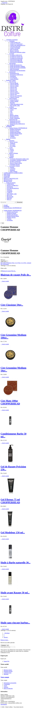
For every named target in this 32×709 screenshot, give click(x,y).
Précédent (6, 633)
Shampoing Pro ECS (15, 122)
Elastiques (12, 170)
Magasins (6, 674)
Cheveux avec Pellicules (16, 95)
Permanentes (11, 72)
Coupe (10, 147)
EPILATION (7, 174)
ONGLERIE (7, 175)
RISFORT (9, 198)
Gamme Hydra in (14, 100)
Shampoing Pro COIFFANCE (17, 123)
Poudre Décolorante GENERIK (18, 67)
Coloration (11, 41)
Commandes (7, 684)
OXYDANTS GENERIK (16, 62)
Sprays (11, 114)
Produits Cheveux (14, 135)
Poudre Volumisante (15, 118)
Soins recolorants (14, 49)
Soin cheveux (11, 81)
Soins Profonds (12, 98)
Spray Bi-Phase (10, 125)
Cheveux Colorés (14, 86)
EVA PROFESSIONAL (13, 188)
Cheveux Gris (13, 90)
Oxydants (10, 53)
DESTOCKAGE (8, 180)
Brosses (12, 154)
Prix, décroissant (5, 264)
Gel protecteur (13, 77)
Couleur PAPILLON (15, 42)
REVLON (9, 195)
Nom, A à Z (4, 261)
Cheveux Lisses (14, 91)
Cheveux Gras (13, 88)
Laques (12, 109)
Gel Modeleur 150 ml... (13, 532)
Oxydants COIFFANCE (16, 55)
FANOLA (9, 189)
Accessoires (13, 137)
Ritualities (12, 102)
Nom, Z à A (21, 262)
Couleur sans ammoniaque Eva (17, 45)
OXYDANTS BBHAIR (16, 60)
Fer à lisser (12, 144)
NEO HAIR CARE (15, 105)
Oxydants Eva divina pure (16, 58)
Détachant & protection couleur (17, 52)
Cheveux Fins (13, 87)
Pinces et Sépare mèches (16, 163)
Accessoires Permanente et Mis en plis (19, 159)
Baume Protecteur (14, 116)
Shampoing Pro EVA (15, 121)
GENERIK (9, 191)
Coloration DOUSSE (15, 46)
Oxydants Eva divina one (16, 56)
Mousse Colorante (14, 51)
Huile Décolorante (14, 69)
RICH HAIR (10, 196)
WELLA (9, 199)
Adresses (6, 687)
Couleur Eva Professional (16, 44)
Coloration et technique (11, 39)
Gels (11, 111)
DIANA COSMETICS (12, 185)
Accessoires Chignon (13, 166)
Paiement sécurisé (8, 671)
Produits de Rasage (14, 130)
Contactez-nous (7, 672)
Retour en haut (5, 640)
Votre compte (5, 677)
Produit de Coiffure (10, 80)
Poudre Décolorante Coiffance (17, 66)
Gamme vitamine (14, 101)
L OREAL (9, 192)
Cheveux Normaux (14, 93)
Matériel (7, 139)
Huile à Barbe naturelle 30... (15, 562)
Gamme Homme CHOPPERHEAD (17, 128)
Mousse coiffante (14, 115)
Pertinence (9, 262)
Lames (11, 152)
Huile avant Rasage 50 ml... (15, 592)
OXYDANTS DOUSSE (16, 59)
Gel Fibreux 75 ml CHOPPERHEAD (10, 501)
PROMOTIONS (8, 181)
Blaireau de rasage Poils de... (16, 274)
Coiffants (10, 107)
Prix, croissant (27, 262)
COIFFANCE (10, 184)
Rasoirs (12, 149)
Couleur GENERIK (15, 48)
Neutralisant (13, 76)
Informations (4, 704)
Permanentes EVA (14, 73)
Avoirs (5, 685)
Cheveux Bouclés (14, 84)
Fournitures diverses (15, 164)
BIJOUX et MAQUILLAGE (11, 178)
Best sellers (3, 262)
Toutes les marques (10, 182)
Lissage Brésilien (14, 79)
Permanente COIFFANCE (16, 74)
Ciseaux (12, 150)
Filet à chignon (13, 171)
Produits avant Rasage (15, 129)
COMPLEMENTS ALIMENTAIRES (13, 173)
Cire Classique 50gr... (12, 304)
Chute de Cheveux (14, 97)
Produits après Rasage (15, 132)
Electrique (10, 140)
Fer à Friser (13, 146)
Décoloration (11, 63)
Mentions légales (8, 670)
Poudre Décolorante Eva (16, 65)
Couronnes (12, 168)
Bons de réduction (8, 688)
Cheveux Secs (13, 94)
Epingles (12, 167)
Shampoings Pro (12, 119)
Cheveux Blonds (14, 83)
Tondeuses (12, 143)
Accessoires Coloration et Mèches (18, 160)
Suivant (6, 637)
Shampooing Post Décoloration (17, 70)
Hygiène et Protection (15, 161)
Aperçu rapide (5, 281)
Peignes (12, 156)
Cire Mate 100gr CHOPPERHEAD (10, 402)
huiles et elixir (13, 108)
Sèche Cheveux (14, 142)
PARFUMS (7, 177)
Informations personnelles (10, 683)
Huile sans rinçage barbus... (15, 622)
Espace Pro (6, 661)
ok (2, 223)
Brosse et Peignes (12, 153)
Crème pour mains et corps (16, 104)
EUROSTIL (10, 187)
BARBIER (8, 126)
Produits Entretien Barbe (16, 133)
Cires (11, 112)
